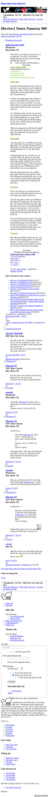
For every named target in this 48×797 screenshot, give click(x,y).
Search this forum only (23, 675)
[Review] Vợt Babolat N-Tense (21, 283)
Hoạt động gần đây (17, 640)
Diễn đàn (9, 605)
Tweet (3, 578)
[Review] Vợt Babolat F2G (20, 280)
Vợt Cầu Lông (11, 749)
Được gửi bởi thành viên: (12, 656)
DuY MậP (28, 322)
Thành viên (10, 625)
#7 (6, 537)
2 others (39, 322)
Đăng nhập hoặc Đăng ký (13, 3)
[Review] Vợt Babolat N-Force (21, 285)
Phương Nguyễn (16, 271)
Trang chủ (9, 603)
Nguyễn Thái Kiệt (14, 333)
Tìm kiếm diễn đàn (17, 616)
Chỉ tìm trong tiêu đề (22, 652)
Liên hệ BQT (10, 764)
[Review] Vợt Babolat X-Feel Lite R (23, 293)
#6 (6, 490)
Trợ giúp (9, 762)
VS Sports (9, 747)
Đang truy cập (15, 638)
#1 (6, 318)
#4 (6, 414)
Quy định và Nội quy (13, 787)
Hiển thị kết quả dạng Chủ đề (30, 678)
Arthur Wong (21, 269)
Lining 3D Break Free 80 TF (21, 287)
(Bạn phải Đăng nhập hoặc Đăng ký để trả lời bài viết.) (21, 569)
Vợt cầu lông (10, 773)
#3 (6, 386)
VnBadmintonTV (12, 623)
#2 (6, 357)
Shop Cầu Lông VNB (14, 621)
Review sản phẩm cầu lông (23, 34)
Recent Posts (15, 619)
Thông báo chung (12, 758)
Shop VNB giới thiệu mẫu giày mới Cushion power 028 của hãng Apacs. (26, 311)
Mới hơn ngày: (8, 666)
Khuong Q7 (11, 366)
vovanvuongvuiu (17, 322)
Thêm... (10, 693)
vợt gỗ (8, 322)
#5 (6, 464)
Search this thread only (23, 673)
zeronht (8, 412)
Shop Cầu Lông (11, 745)
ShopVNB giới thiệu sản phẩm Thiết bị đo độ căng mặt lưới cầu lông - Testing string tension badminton (27, 301)
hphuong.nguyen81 (8, 36)
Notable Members (16, 636)
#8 (6, 563)
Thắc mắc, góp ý (12, 760)
